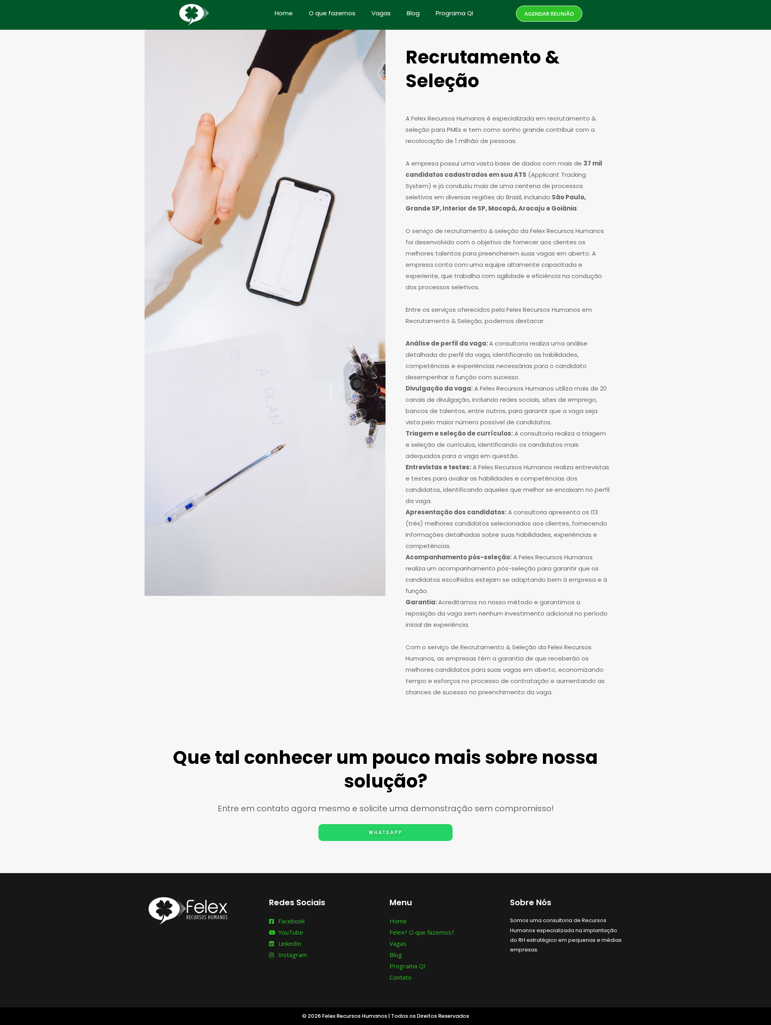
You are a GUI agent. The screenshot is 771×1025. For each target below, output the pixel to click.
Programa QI (454, 13)
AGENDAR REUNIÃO (549, 13)
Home (284, 13)
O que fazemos (332, 13)
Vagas (381, 13)
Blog (413, 13)
